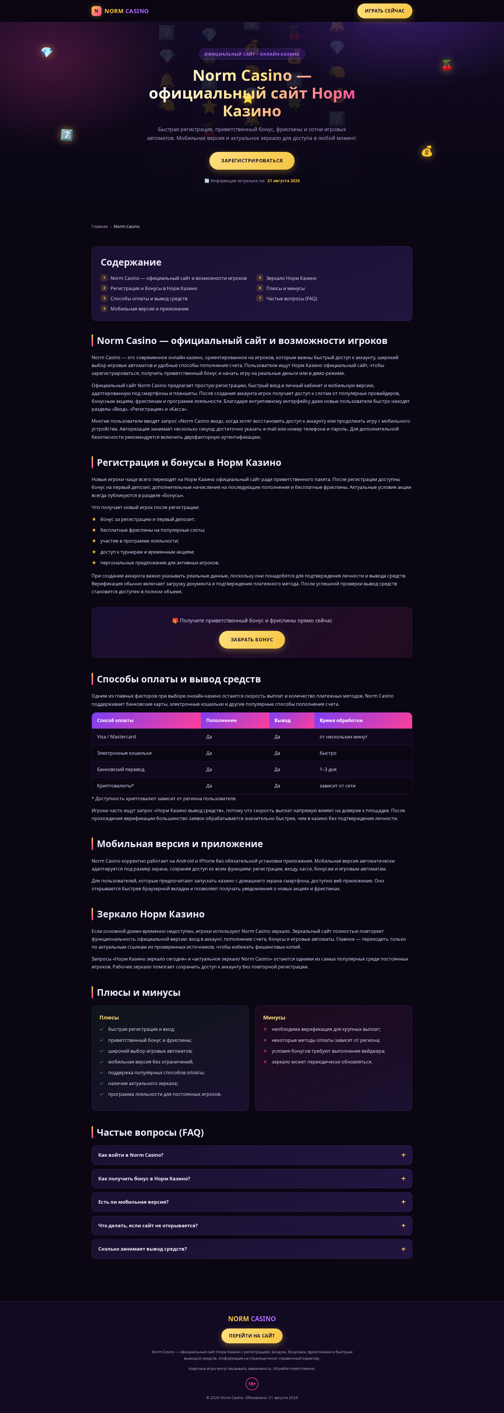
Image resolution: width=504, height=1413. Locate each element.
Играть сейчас (385, 11)
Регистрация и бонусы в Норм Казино (154, 288)
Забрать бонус (252, 639)
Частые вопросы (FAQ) (291, 298)
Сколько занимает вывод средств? (142, 1248)
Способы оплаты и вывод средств (149, 298)
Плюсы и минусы (285, 288)
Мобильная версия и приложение (150, 309)
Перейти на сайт (252, 1336)
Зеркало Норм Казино (291, 278)
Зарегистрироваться (252, 160)
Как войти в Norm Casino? (130, 1155)
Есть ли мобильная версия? (133, 1201)
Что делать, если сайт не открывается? (148, 1225)
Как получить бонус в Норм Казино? (144, 1178)
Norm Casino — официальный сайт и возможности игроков (179, 278)
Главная (100, 226)
